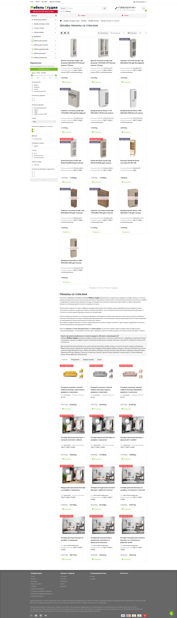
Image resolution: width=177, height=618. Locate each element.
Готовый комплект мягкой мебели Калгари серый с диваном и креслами (101, 389)
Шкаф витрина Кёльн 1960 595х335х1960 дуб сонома (71, 261)
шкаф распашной (40, 91)
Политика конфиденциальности (41, 593)
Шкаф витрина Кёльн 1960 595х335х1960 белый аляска (131, 112)
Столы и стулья (39, 28)
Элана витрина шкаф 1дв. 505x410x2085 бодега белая (72, 162)
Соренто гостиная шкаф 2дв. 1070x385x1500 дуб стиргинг (102, 211)
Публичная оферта (37, 596)
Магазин (69, 338)
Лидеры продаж (88, 359)
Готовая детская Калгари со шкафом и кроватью (72, 539)
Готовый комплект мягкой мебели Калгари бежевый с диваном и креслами (131, 389)
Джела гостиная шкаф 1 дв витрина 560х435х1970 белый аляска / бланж (73, 63)
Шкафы (84, 21)
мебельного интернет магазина (83, 298)
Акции (126, 15)
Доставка (44, 1)
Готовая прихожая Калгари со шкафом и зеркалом (103, 438)
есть (35, 153)
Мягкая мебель (39, 32)
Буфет (36, 85)
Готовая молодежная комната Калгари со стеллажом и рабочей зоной (132, 540)
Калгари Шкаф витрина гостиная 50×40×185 (129, 162)
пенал (36, 89)
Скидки (82, 15)
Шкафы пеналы (93, 21)
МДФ (35, 112)
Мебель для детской (40, 57)
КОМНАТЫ (37, 36)
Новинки (65, 359)
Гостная (63, 579)
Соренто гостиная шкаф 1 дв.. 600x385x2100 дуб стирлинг (73, 211)
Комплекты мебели (40, 19)
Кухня (63, 584)
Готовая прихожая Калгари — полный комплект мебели (73, 438)
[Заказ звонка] (171, 613)
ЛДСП (36, 110)
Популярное (75, 359)
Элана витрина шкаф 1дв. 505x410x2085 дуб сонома (101, 162)
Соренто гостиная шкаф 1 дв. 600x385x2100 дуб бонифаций (132, 62)
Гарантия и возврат (55, 1)
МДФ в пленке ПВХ (40, 114)
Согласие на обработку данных (41, 591)
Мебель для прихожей (41, 49)
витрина (36, 87)
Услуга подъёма (36, 584)
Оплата (37, 1)
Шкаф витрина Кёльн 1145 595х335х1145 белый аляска (102, 112)
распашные (38, 139)
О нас (31, 1)
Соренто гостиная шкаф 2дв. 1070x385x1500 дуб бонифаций (73, 112)
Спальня (63, 576)
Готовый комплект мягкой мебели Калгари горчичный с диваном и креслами (73, 389)
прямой (36, 165)
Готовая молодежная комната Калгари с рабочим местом (103, 489)
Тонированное (39, 157)
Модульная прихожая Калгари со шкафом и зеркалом (73, 489)
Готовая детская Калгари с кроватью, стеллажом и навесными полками (101, 540)
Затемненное (38, 155)
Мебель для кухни (40, 53)
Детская (63, 586)
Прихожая (64, 581)
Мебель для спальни (40, 41)
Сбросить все (44, 69)
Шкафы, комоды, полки (41, 24)
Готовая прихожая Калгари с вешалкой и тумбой (131, 438)
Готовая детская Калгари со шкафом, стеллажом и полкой (132, 489)
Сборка (33, 586)
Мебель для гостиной (41, 45)
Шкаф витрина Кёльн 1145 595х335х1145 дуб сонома (130, 211)
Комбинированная (40, 108)
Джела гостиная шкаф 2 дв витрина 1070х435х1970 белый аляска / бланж (103, 63)
